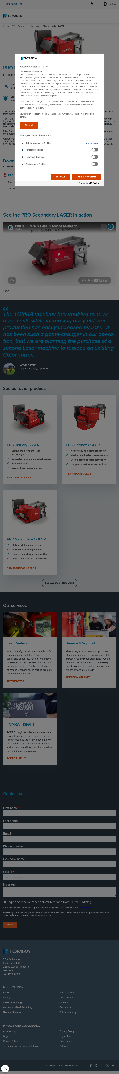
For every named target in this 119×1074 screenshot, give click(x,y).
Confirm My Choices (86, 176)
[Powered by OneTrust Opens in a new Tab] (91, 184)
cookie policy (25, 104)
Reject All (60, 176)
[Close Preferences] (5, 1068)
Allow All (29, 125)
